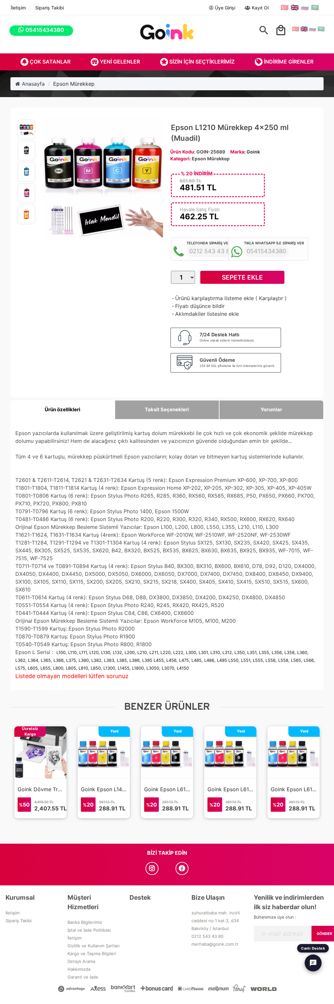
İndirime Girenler (288, 61)
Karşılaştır (271, 298)
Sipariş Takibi (49, 7)
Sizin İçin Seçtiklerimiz (201, 61)
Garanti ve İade (83, 977)
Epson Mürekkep (74, 83)
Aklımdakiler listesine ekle (205, 314)
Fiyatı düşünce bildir (198, 306)
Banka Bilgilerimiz (85, 922)
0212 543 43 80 (207, 936)
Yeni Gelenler (119, 61)
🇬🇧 (295, 7)
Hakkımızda (79, 969)
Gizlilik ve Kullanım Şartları (94, 945)
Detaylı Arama (81, 961)
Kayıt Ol (259, 7)
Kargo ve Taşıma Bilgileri (92, 953)
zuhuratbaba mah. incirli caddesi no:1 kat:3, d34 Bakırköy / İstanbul (215, 920)
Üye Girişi (224, 7)
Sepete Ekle (242, 277)
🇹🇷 (285, 7)
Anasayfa (32, 83)
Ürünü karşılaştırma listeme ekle (212, 298)
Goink (253, 151)
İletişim (18, 7)
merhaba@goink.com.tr (214, 944)
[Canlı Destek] (313, 962)
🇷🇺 (305, 7)
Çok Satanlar (49, 61)
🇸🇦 (315, 7)
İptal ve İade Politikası (89, 930)
